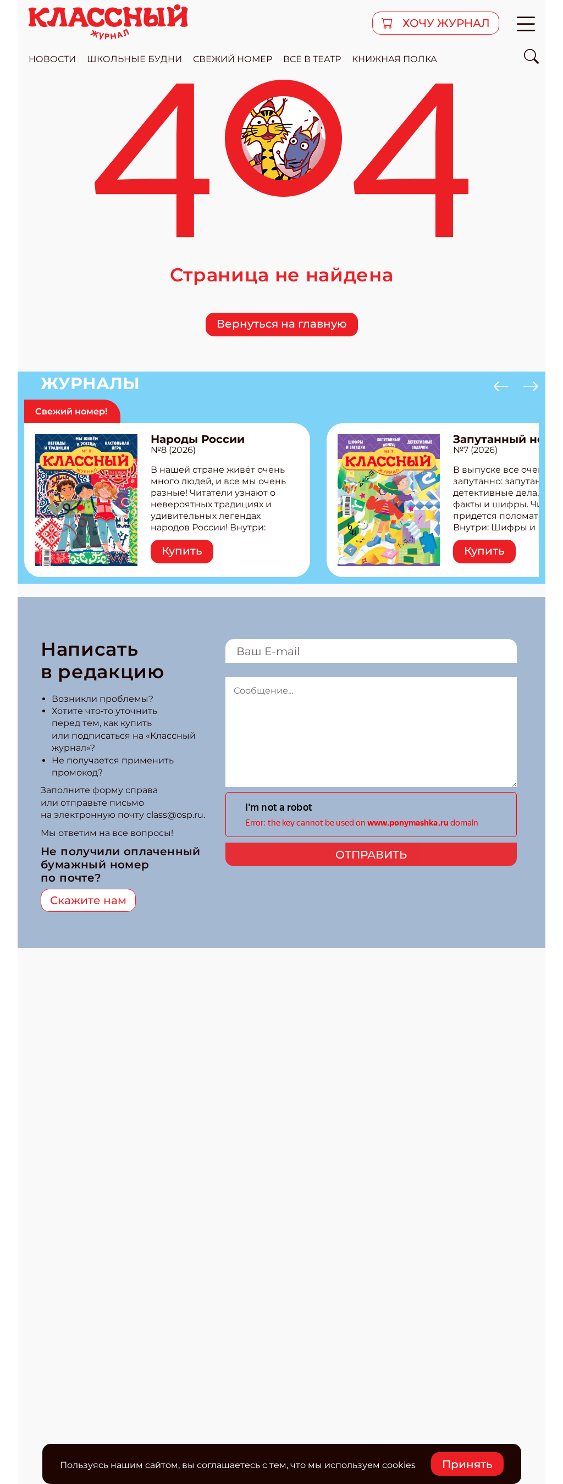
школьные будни (134, 59)
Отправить (371, 854)
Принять (467, 1464)
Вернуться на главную (282, 323)
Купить (182, 550)
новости (52, 59)
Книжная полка (394, 59)
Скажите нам (88, 900)
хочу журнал (445, 23)
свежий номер (232, 59)
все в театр (312, 59)
